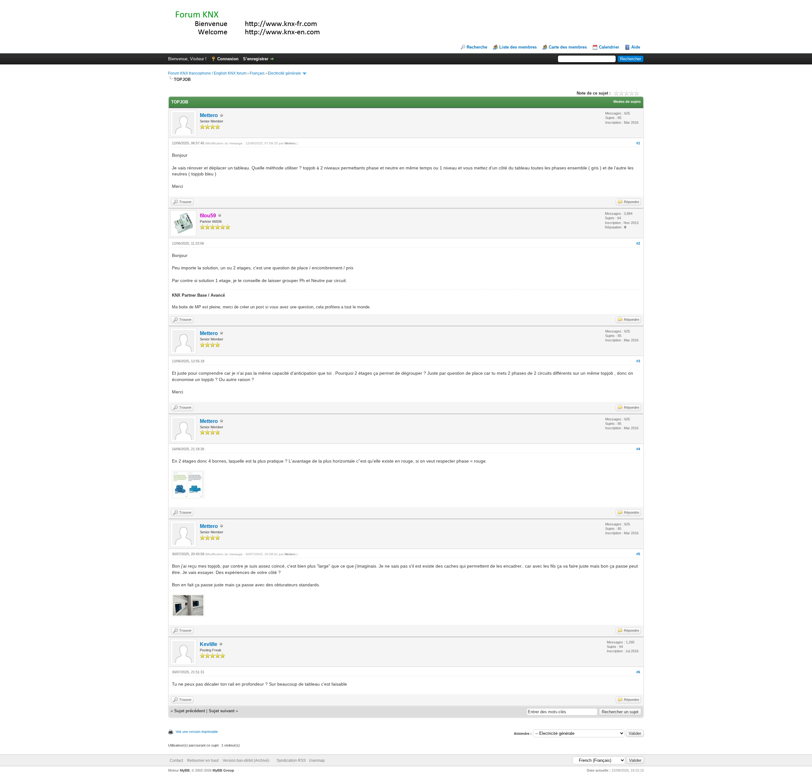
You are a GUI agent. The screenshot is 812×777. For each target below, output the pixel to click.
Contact (176, 760)
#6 (638, 672)
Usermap (317, 760)
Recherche (477, 47)
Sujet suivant (221, 710)
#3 (638, 361)
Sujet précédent (189, 710)
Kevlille (208, 644)
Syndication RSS (291, 760)
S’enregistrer (255, 58)
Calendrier (609, 47)
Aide (635, 47)
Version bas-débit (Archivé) (246, 760)
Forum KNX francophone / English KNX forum (207, 73)
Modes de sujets (627, 101)
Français (257, 73)
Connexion (228, 58)
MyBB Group (223, 770)
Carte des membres (568, 47)
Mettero (209, 115)
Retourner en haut (203, 760)
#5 (638, 554)
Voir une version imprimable (197, 732)
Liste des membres (518, 47)
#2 (638, 243)
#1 (638, 143)
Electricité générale (284, 73)
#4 (638, 449)
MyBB (185, 770)
